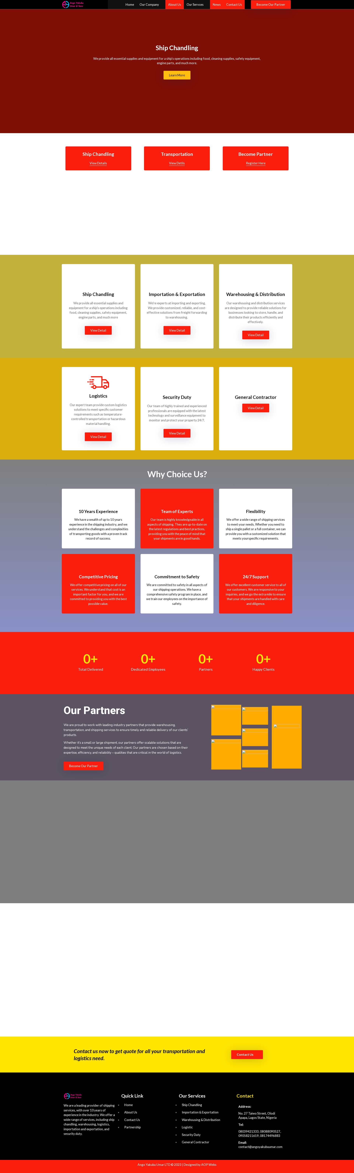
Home (130, 4)
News (217, 4)
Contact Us (234, 4)
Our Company (149, 4)
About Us (174, 4)
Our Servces (195, 4)
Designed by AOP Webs (200, 1165)
